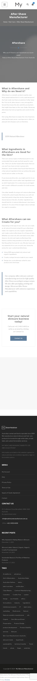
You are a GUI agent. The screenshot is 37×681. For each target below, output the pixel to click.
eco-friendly (14, 599)
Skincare (14, 631)
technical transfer (20, 644)
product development (10, 627)
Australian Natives (9, 582)
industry (17, 603)
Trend (31, 644)
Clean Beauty (7, 590)
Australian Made (23, 578)
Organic (5, 619)
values (12, 648)
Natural (25, 611)
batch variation (8, 586)
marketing (6, 611)
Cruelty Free (17, 594)
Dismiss (7, 680)
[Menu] (4, 4)
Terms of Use (6, 487)
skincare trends (8, 640)
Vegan (19, 648)
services (5, 631)
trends (5, 648)
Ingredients (26, 603)
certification (20, 586)
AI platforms (7, 574)
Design (5, 599)
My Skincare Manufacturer (24, 669)
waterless (27, 648)
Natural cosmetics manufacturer (13, 615)
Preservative (7, 623)
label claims (27, 607)
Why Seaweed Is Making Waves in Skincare (15, 540)
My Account (6, 472)
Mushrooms (16, 611)
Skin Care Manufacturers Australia (14, 636)
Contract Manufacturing (22, 590)
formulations (7, 603)
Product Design (19, 623)
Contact (4, 498)
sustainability (7, 644)
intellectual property (9, 607)
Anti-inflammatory (9, 578)
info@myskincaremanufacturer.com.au (14, 518)
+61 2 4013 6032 (12, 523)
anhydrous (17, 574)
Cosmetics (6, 594)
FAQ (3, 477)
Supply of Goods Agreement (11, 493)
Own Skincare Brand (17, 619)
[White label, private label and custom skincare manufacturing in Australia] (18, 4)
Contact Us (19, 338)
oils (28, 615)
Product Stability (25, 627)
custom (26, 594)
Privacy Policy (6, 482)
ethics (23, 599)
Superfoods (19, 640)
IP (20, 607)
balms (20, 582)
